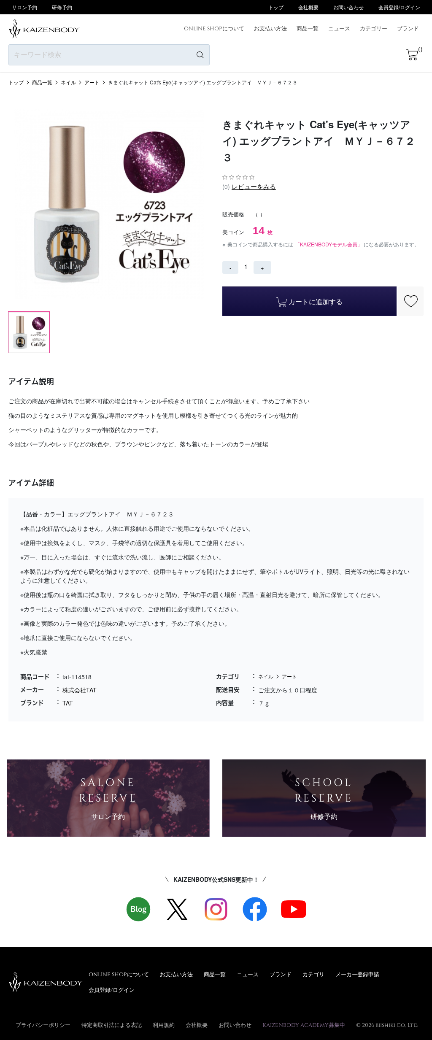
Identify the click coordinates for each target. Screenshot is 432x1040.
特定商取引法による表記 (111, 1024)
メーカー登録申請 (357, 974)
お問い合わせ (348, 7)
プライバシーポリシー (43, 1024)
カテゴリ (313, 974)
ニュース (339, 28)
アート (92, 82)
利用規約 (164, 1024)
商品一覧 (308, 28)
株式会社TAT (79, 690)
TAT (67, 703)
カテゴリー (373, 28)
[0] (412, 55)
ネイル (68, 82)
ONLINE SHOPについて (214, 28)
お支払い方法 (270, 28)
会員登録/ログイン (399, 7)
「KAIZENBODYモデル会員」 (329, 244)
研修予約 (62, 7)
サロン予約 (24, 7)
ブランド (408, 28)
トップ (276, 7)
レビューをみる (254, 186)
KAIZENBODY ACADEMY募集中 (303, 1024)
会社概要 (308, 7)
